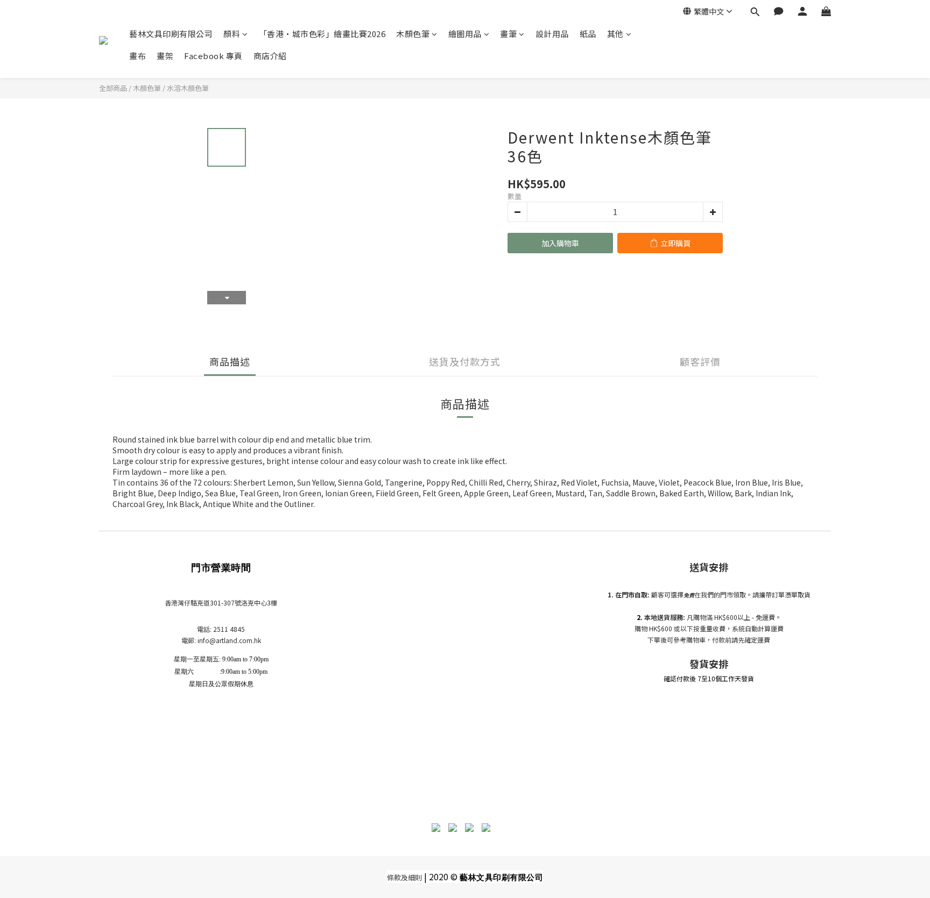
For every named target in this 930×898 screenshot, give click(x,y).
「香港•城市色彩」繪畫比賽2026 (322, 33)
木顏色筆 (412, 33)
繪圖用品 (465, 33)
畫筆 (508, 33)
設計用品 (552, 33)
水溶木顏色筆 (188, 88)
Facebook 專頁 (213, 55)
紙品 (588, 33)
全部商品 (113, 88)
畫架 (165, 55)
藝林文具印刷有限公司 (171, 33)
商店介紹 (270, 55)
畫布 (137, 55)
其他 (615, 33)
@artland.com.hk (235, 640)
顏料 (231, 33)
